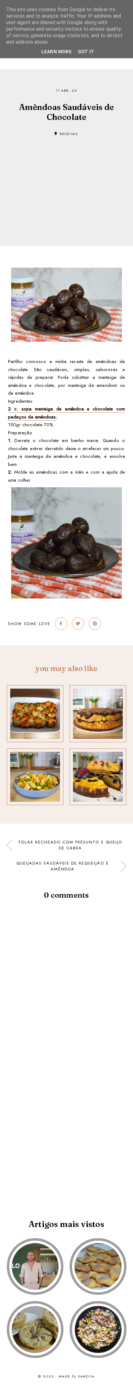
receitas (69, 133)
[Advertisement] (66, 181)
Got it (86, 52)
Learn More (56, 52)
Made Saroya (77, 1376)
